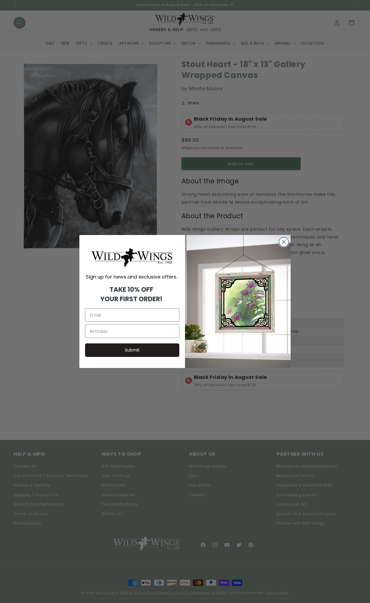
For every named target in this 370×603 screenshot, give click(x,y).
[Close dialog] (283, 242)
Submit (132, 350)
